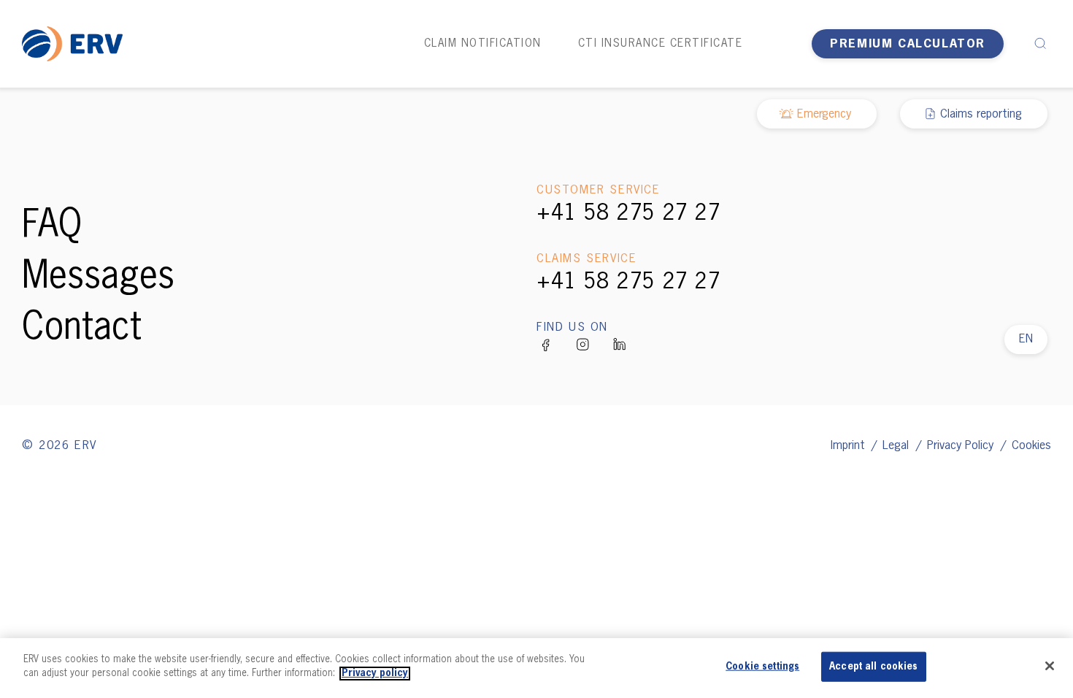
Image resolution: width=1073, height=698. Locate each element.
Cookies (1031, 446)
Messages (98, 277)
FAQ (52, 226)
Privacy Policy (962, 446)
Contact (82, 328)
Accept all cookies (873, 667)
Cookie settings (762, 667)
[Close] (1050, 666)
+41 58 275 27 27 (628, 214)
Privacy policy (375, 673)
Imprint (850, 446)
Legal (897, 446)
